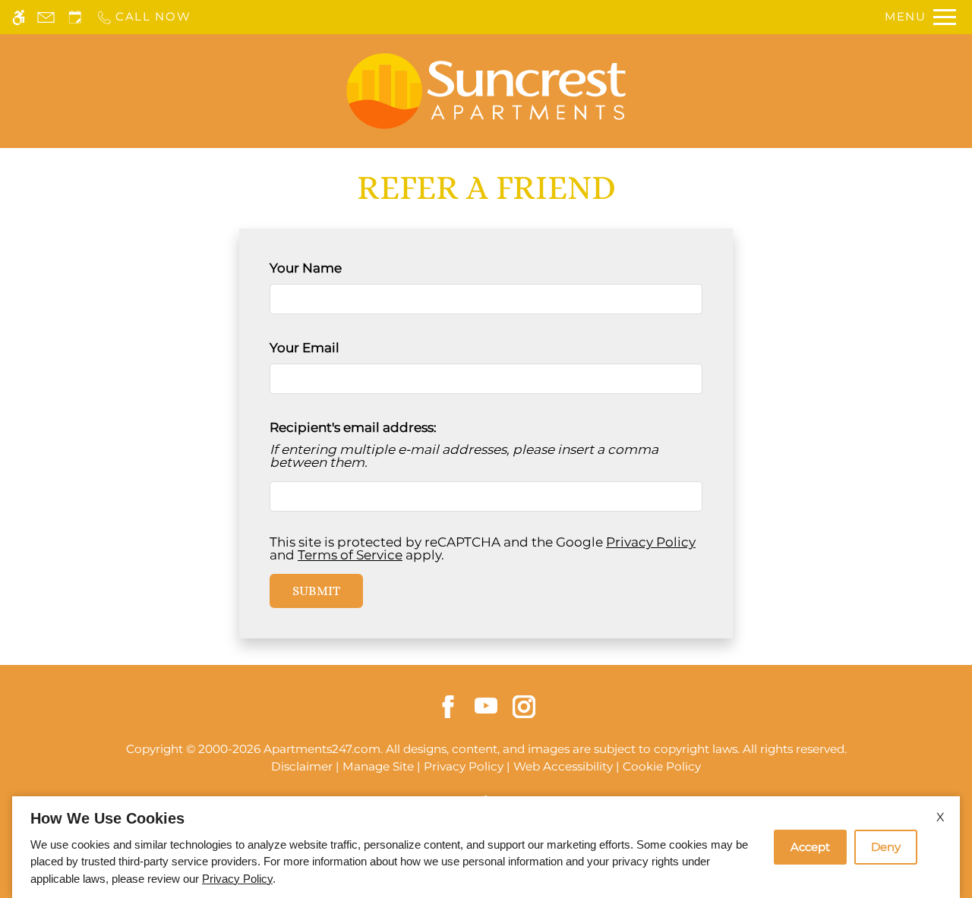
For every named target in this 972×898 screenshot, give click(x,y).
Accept (810, 847)
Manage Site (378, 766)
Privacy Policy (651, 542)
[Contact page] (46, 17)
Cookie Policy (662, 766)
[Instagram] (524, 706)
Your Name (334, 268)
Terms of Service (350, 554)
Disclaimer (302, 766)
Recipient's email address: (353, 427)
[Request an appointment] (75, 17)
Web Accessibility (563, 766)
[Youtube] (486, 704)
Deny (886, 847)
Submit (316, 590)
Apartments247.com (322, 749)
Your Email (333, 347)
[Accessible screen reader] (18, 17)
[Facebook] (448, 706)
